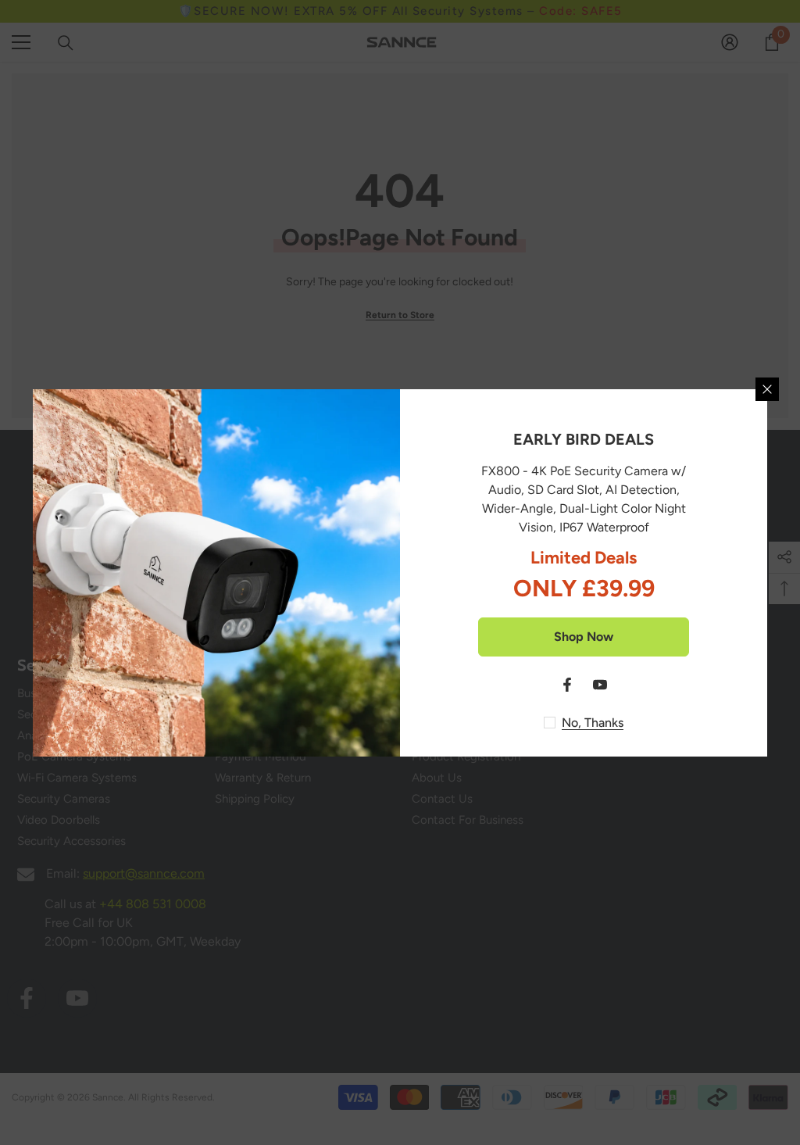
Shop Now (583, 636)
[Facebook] (567, 684)
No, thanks (592, 722)
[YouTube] (600, 684)
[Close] (767, 389)
